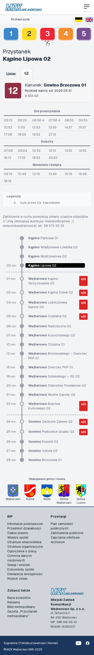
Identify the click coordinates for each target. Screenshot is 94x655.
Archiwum (58, 542)
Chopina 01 (46, 344)
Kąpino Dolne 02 (50, 292)
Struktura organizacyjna (25, 547)
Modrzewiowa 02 (47, 256)
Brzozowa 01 (45, 460)
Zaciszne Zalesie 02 (50, 421)
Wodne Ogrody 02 (51, 395)
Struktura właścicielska (24, 542)
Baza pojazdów (19, 598)
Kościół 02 (43, 442)
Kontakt (53, 643)
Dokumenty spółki (20, 569)
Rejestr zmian (17, 578)
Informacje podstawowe (25, 524)
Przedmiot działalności (24, 528)
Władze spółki (17, 537)
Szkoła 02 (42, 451)
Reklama (13, 602)
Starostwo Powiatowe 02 (57, 385)
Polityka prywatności (32, 643)
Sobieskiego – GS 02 (54, 376)
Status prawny (18, 533)
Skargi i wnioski (18, 565)
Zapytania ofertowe (65, 537)
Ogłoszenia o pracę (22, 551)
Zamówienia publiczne (67, 533)
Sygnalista (10, 643)
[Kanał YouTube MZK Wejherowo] (78, 643)
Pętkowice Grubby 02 (51, 432)
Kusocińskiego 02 (51, 335)
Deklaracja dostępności (24, 574)
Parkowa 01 (43, 238)
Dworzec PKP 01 (50, 367)
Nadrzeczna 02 (49, 326)
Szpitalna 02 (47, 316)
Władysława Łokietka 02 (53, 247)
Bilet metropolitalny (21, 607)
